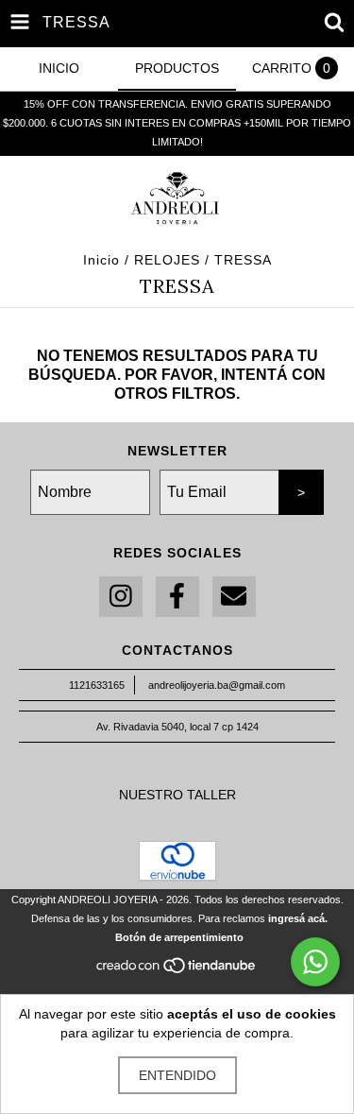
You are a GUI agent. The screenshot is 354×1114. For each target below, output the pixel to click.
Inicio (101, 259)
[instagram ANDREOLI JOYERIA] (121, 596)
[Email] (234, 596)
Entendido (177, 1075)
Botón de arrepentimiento (179, 937)
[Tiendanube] (177, 970)
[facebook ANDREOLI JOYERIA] (177, 596)
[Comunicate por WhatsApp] (315, 961)
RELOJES (167, 259)
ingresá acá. (298, 918)
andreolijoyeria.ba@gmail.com (216, 685)
